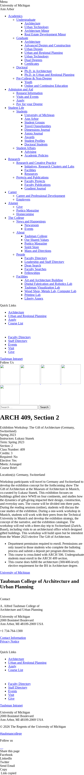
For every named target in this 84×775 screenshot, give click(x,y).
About (20, 232)
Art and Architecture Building (43, 280)
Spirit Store (31, 247)
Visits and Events (27, 96)
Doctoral (22, 67)
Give (19, 206)
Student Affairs (26, 148)
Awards (29, 137)
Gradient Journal (35, 188)
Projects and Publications (32, 177)
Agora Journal (33, 133)
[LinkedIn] (30, 383)
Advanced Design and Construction (47, 45)
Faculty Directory (35, 258)
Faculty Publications (37, 184)
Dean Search (32, 265)
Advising (30, 151)
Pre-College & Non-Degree (34, 78)
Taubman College (35, 236)
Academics (15, 16)
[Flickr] (51, 383)
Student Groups (34, 122)
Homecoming (25, 214)
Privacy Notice (9, 641)
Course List (15, 323)
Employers (23, 199)
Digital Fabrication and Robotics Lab (48, 284)
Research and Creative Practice (36, 162)
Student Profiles (34, 140)
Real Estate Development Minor (45, 34)
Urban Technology (36, 27)
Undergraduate (25, 19)
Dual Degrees (33, 60)
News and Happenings (31, 221)
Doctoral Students (36, 144)
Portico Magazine (27, 210)
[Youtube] (71, 383)
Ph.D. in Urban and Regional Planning (49, 74)
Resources (31, 173)
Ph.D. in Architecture (38, 71)
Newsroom (31, 225)
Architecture (32, 23)
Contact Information (13, 637)
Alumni (13, 203)
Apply (20, 100)
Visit (11, 348)
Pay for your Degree (29, 104)
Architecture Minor (36, 30)
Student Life (16, 107)
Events (28, 228)
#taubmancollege (11, 733)
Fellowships (32, 273)
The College (16, 217)
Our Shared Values (36, 239)
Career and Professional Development (40, 195)
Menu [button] (4, 1)
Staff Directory (17, 341)
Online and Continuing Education (46, 85)
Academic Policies (36, 155)
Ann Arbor (31, 118)
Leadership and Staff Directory (44, 261)
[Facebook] (10, 403)
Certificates (31, 63)
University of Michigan (39, 115)
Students (21, 111)
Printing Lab (32, 295)
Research (14, 159)
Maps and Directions (37, 250)
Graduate (22, 38)
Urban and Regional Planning (43, 52)
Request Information (29, 93)
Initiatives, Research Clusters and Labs (49, 166)
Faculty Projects (34, 181)
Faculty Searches (35, 269)
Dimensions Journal (37, 129)
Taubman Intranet (11, 358)
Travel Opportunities (37, 126)
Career (12, 192)
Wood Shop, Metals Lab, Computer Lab (50, 291)
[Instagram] (10, 383)
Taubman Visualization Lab (42, 287)
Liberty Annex (33, 298)
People (20, 254)
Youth (28, 82)
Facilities (30, 170)
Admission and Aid (20, 89)
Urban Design (33, 49)
